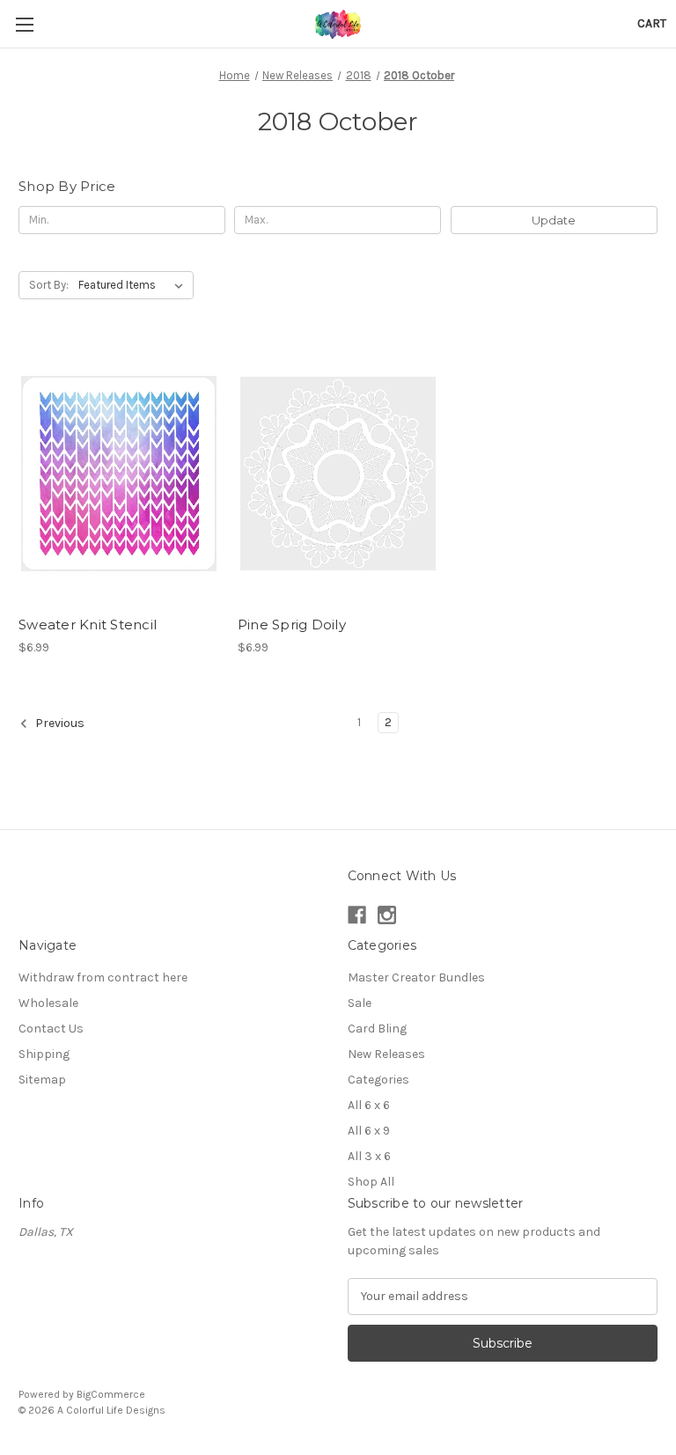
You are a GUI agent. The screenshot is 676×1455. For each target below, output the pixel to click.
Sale (359, 1003)
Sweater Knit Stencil (87, 624)
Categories (378, 1079)
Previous (58, 723)
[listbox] (134, 285)
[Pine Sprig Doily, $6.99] (338, 474)
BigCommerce (111, 1394)
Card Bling (377, 1028)
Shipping (44, 1054)
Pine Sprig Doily (292, 624)
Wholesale (48, 1003)
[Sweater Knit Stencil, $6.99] (119, 474)
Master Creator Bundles (416, 977)
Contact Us (51, 1028)
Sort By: (49, 284)
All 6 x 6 (369, 1105)
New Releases (386, 1054)
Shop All (371, 1181)
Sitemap (42, 1079)
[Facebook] (357, 915)
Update (554, 220)
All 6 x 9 (369, 1130)
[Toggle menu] (24, 24)
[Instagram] (387, 915)
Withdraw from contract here (102, 977)
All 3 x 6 (369, 1156)
